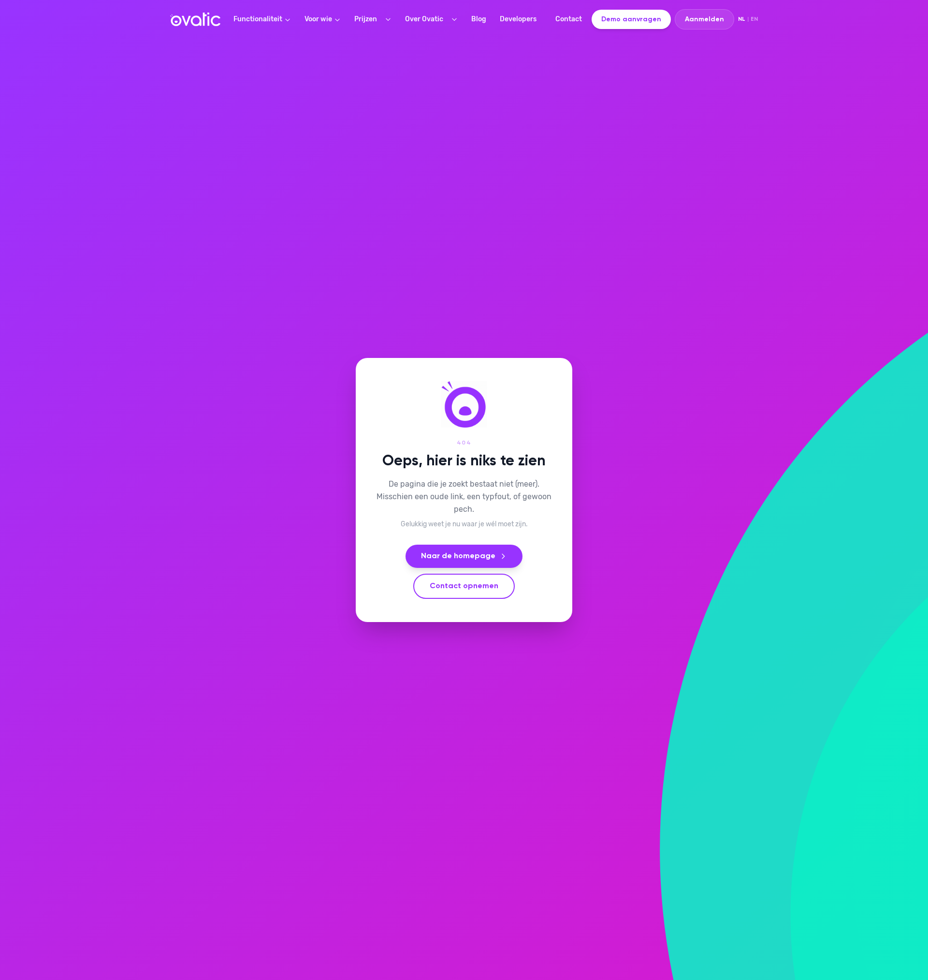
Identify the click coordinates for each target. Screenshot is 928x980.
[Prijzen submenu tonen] (390, 19)
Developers (518, 19)
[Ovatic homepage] (195, 19)
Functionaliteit (257, 19)
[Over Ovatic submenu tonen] (456, 19)
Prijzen (365, 19)
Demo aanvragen (631, 19)
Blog (478, 19)
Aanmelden (704, 19)
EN (754, 19)
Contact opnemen (464, 586)
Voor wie (318, 19)
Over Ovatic (424, 19)
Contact (568, 19)
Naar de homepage (458, 556)
